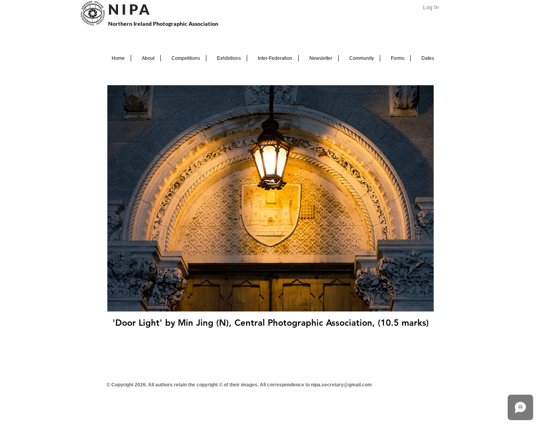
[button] (145, 58)
